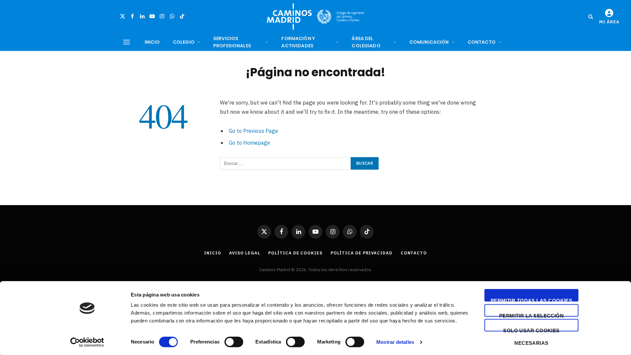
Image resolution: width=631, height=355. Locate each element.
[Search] (591, 16)
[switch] (233, 342)
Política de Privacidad (361, 253)
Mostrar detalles (395, 342)
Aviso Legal (244, 253)
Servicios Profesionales (232, 42)
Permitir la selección (531, 315)
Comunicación (429, 42)
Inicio (152, 42)
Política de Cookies (295, 253)
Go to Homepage (249, 142)
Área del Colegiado (366, 42)
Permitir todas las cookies (532, 299)
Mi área (609, 22)
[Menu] (126, 42)
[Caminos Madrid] (315, 16)
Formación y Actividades (298, 42)
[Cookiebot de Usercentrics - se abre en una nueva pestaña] (87, 342)
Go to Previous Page (253, 130)
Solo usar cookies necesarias (531, 329)
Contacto (482, 42)
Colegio (184, 42)
